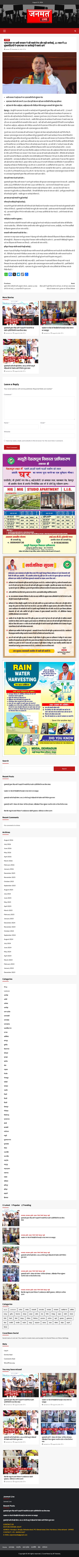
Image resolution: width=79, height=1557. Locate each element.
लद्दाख (5, 1177)
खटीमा (6, 1061)
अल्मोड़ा (6, 1007)
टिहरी (5, 1094)
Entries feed (8, 1355)
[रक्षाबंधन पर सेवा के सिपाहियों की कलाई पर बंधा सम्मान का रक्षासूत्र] (58, 313)
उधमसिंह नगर (8, 1028)
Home (4, 1547)
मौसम (5, 1148)
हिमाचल (6, 1197)
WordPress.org (9, 1363)
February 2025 (9, 914)
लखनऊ (6, 1173)
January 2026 (9, 869)
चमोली (5, 1082)
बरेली (5, 1123)
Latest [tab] (7, 1205)
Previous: (20, 286)
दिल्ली (6, 322)
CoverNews (46, 1554)
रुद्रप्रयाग (7, 1168)
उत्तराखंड (7, 40)
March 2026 (8, 861)
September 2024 (10, 935)
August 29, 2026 (18, 333)
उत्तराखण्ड (13, 320)
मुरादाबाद (6, 1144)
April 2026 (7, 857)
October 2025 (9, 881)
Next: (57, 286)
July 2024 (7, 943)
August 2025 (8, 890)
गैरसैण (30, 320)
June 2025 (7, 898)
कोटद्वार (6, 1053)
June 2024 (7, 947)
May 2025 (7, 902)
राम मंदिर (6, 1156)
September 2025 (10, 885)
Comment (8, 394)
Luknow (7, 991)
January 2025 (9, 918)
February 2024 (9, 964)
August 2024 (8, 939)
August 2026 (8, 840)
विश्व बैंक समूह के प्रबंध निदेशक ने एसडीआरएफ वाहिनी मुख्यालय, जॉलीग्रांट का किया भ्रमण (28, 811)
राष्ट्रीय (6, 1160)
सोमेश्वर (6, 1181)
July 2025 (7, 894)
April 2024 (7, 956)
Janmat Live (9, 333)
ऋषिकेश (6, 1036)
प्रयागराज (7, 1119)
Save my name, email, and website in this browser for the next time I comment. (34, 441)
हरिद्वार (6, 1189)
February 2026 (9, 865)
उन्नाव (5, 1032)
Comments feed (9, 1359)
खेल (5, 1065)
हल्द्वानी (6, 1193)
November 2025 (9, 877)
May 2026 (7, 852)
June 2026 (7, 848)
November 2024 (9, 927)
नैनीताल (6, 1111)
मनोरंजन (6, 1131)
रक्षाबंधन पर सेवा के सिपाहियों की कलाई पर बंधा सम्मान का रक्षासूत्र (58, 329)
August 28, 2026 (18, 371)
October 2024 (9, 931)
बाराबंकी (6, 1127)
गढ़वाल (24, 320)
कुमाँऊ (19, 320)
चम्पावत (6, 1086)
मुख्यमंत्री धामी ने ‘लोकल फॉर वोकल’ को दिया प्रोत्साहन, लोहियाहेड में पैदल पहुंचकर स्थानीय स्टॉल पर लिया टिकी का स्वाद (35, 804)
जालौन (6, 1090)
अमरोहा (6, 995)
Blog (5, 987)
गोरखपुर (6, 1078)
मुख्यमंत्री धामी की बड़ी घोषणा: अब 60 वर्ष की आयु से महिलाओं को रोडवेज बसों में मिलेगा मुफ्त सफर (19, 367)
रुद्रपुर (6, 1164)
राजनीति (6, 1152)
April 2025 (7, 906)
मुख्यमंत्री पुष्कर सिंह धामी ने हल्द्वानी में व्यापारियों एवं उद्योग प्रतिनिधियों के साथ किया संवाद (19, 329)
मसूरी (17, 322)
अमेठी (5, 999)
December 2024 (9, 923)
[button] (4, 30)
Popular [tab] (16, 1205)
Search (5, 760)
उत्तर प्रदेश (7, 1012)
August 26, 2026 (18, 1482)
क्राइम (6, 1057)
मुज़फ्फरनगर (7, 1140)
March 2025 (8, 910)
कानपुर (6, 1040)
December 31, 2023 (17, 49)
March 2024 (8, 960)
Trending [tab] (27, 1205)
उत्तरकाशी (6, 1016)
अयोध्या (6, 1003)
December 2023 (9, 972)
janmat (7, 49)
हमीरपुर (6, 1185)
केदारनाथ (6, 1049)
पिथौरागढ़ (6, 1115)
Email (43, 423)
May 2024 (7, 952)
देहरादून (11, 322)
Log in (6, 1350)
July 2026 (7, 844)
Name (6, 423)
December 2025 (9, 873)
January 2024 (9, 968)
